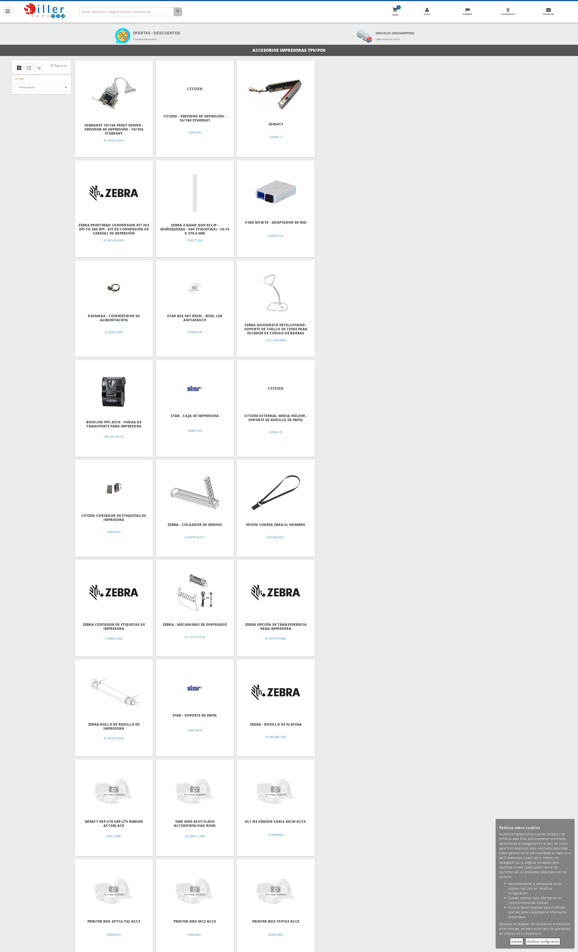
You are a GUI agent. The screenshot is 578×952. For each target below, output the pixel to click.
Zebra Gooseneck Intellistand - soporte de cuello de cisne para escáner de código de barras (269, 329)
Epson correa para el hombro (269, 525)
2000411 (269, 124)
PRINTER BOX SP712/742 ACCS (112, 921)
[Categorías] (7, 11)
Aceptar (516, 941)
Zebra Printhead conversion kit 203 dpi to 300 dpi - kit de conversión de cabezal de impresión (112, 228)
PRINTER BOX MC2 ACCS (191, 921)
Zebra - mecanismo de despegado (191, 624)
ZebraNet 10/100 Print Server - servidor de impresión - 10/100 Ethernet (112, 129)
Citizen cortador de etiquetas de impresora (112, 518)
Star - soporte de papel (191, 715)
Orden (19, 79)
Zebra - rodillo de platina (269, 724)
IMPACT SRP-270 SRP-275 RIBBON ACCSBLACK (113, 823)
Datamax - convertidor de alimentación (113, 318)
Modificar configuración (543, 941)
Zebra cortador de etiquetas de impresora (113, 626)
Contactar (549, 14)
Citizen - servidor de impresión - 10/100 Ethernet (191, 118)
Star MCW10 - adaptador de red (269, 222)
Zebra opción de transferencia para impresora (269, 626)
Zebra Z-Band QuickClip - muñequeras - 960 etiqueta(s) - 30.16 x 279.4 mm (191, 229)
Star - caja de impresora (191, 416)
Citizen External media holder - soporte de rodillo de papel (269, 418)
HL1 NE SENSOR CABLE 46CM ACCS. (270, 821)
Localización (508, 14)
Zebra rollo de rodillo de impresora (112, 726)
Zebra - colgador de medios (191, 525)
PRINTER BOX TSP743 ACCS (269, 921)
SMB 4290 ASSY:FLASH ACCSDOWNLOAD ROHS (191, 823)
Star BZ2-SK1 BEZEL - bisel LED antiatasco (191, 318)
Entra (427, 14)
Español (467, 14)
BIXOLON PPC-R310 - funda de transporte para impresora (112, 424)
